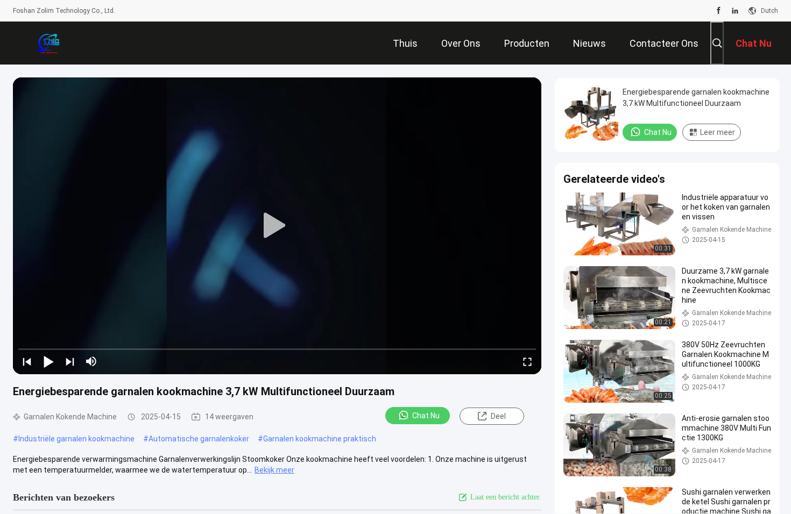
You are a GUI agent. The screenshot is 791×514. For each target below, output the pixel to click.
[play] (277, 225)
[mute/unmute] (91, 361)
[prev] (27, 361)
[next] (70, 361)
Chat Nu (426, 415)
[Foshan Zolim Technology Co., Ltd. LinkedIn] (735, 11)
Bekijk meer (274, 470)
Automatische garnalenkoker (199, 438)
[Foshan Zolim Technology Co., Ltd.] (48, 43)
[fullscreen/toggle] (527, 361)
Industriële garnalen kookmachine (76, 438)
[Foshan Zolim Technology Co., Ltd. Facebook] (718, 11)
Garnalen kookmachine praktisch (319, 438)
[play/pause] (48, 361)
